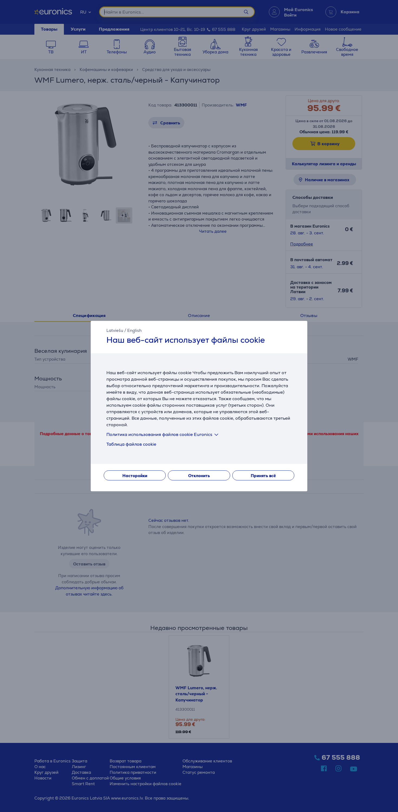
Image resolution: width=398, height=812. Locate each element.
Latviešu (114, 330)
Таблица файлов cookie (131, 444)
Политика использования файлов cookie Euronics (159, 434)
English (134, 330)
